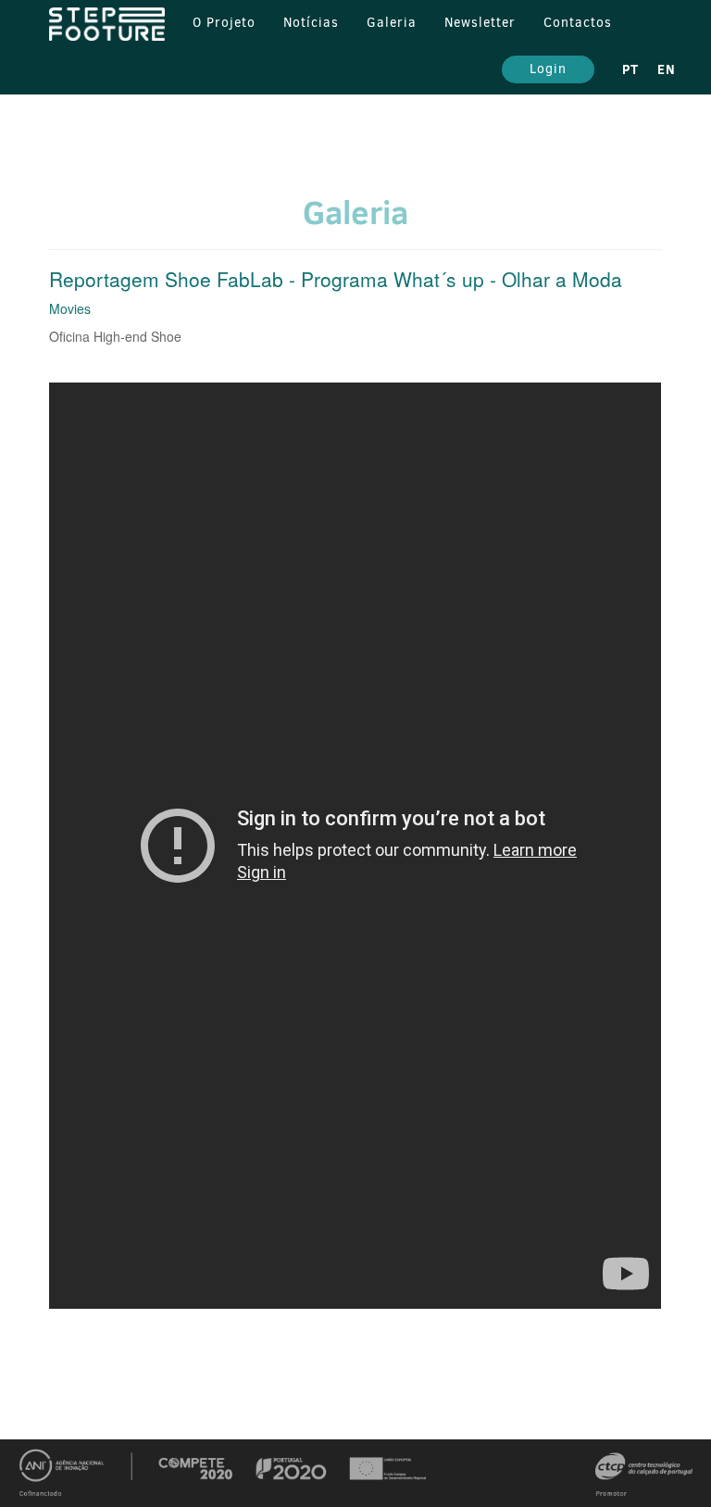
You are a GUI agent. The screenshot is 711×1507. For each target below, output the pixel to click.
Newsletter (480, 22)
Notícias (311, 22)
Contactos (577, 22)
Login (548, 69)
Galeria (392, 22)
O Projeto (224, 22)
